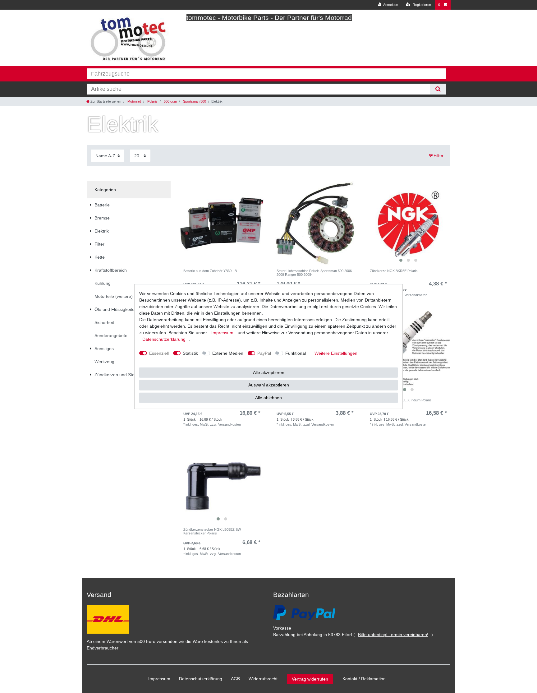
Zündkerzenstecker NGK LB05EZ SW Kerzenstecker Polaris (212, 531)
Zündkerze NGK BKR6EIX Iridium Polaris (401, 400)
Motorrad (133, 101)
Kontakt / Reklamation (364, 678)
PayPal (264, 352)
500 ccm (170, 101)
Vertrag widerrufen (310, 679)
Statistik (190, 352)
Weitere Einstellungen (335, 352)
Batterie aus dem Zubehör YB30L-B (210, 271)
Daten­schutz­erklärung (200, 678)
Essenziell (159, 352)
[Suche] (438, 89)
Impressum (159, 678)
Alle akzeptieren (268, 372)
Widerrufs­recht (263, 678)
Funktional (295, 352)
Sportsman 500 (194, 101)
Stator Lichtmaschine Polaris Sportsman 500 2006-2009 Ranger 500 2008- (315, 272)
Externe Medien (227, 352)
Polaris (152, 101)
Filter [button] (438, 155)
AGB (235, 678)
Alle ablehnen (268, 397)
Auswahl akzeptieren (268, 384)
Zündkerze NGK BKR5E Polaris (394, 271)
